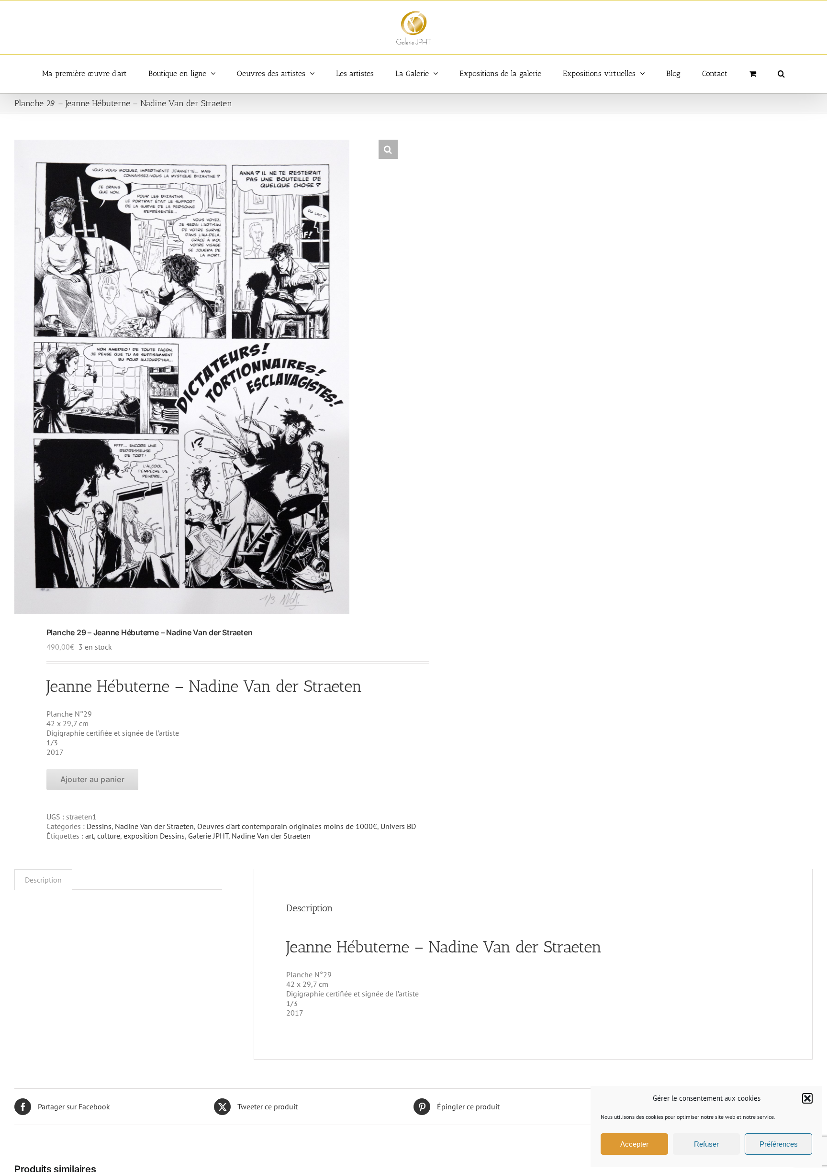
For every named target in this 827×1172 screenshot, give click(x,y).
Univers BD (398, 826)
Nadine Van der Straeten (154, 826)
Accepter (634, 1144)
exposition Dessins (154, 835)
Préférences (779, 1144)
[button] (807, 1098)
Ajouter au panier (92, 779)
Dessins (99, 826)
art (89, 835)
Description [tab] (43, 880)
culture (108, 835)
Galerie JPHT (208, 835)
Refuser (706, 1144)
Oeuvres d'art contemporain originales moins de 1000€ (287, 826)
